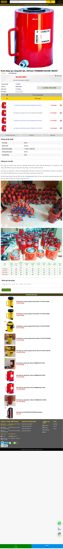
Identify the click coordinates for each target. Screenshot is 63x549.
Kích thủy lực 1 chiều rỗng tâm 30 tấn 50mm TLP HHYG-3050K (32, 313)
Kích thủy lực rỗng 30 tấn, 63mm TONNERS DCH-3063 (30, 387)
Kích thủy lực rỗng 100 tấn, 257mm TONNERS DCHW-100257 (28, 120)
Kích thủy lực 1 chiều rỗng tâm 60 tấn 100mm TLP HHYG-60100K (33, 338)
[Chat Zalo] (59, 528)
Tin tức (54, 428)
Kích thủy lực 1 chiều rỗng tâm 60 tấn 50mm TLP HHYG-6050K (32, 326)
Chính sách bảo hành (26, 426)
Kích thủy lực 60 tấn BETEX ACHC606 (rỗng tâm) (29, 412)
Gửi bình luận (6, 290)
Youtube (46, 427)
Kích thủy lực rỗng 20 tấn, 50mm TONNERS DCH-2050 (30, 375)
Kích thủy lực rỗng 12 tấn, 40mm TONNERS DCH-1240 (30, 363)
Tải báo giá (59, 75)
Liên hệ (55, 426)
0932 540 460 (50, 88)
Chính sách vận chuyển (27, 424)
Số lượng (3, 91)
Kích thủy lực (7, 4)
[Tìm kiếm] (50, 1)
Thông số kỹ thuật (10, 135)
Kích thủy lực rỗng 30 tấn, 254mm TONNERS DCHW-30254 (27, 105)
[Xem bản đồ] (59, 534)
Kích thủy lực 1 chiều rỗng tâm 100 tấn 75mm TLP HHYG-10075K (33, 350)
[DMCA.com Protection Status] (13, 442)
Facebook (46, 425)
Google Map (46, 429)
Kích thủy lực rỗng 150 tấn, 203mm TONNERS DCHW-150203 (28, 128)
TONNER (17, 84)
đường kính (30, 176)
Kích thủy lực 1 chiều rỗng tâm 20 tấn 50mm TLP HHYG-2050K (32, 301)
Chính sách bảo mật (26, 428)
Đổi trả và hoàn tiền (26, 430)
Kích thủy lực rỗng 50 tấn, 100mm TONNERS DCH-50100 (31, 400)
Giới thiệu (55, 424)
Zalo (45, 432)
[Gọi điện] (59, 522)
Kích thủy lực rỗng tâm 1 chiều (17, 4)
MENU (59, 2)
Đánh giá (52, 135)
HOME (2, 4)
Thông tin (31, 135)
